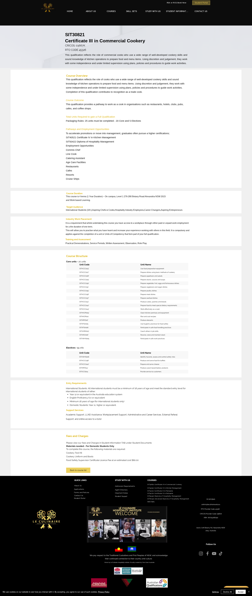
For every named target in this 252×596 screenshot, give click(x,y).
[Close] (248, 592)
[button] (91, 11)
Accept (240, 591)
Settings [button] (215, 591)
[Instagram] (201, 553)
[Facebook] (207, 553)
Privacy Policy (103, 591)
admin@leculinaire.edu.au (210, 504)
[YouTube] (214, 553)
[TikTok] (220, 553)
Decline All (227, 591)
